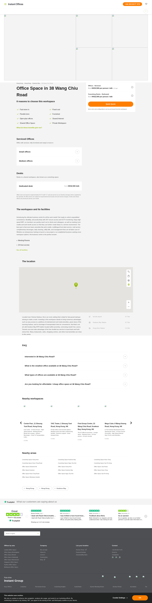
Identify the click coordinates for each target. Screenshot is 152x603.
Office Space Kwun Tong (101, 470)
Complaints (115, 555)
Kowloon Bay (36, 83)
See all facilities (22, 250)
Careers (42, 555)
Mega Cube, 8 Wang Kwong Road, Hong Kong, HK (115, 425)
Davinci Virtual (117, 586)
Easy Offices (8, 586)
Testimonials (44, 557)
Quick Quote (110, 104)
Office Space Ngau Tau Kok (65, 473)
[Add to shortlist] (146, 11)
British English (10, 533)
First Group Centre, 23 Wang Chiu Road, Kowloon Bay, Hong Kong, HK (88, 426)
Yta (146, 586)
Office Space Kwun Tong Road (30, 473)
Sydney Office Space (10, 564)
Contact (115, 545)
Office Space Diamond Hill (29, 466)
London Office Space (10, 550)
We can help (43, 550)
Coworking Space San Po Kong (103, 463)
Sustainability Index (81, 555)
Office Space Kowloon (28, 470)
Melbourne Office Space (11, 567)
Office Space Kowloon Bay (65, 470)
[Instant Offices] (15, 4)
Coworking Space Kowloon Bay (67, 459)
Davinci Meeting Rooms (97, 586)
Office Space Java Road (101, 466)
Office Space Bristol (10, 555)
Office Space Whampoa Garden (31, 477)
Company (43, 545)
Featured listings (81, 552)
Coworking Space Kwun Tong (102, 459)
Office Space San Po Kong (101, 473)
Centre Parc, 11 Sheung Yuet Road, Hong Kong (33, 425)
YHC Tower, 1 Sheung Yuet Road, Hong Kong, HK (61, 425)
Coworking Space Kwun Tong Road (32, 463)
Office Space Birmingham (11, 552)
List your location (82, 545)
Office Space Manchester (11, 559)
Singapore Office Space (11, 562)
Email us (114, 552)
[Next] (131, 423)
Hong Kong (20, 83)
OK (140, 598)
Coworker (23, 586)
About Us (43, 552)
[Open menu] (5, 4)
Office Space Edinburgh (11, 557)
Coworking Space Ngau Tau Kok (67, 463)
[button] (132, 87)
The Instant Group (40, 586)
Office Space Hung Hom (65, 466)
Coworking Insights (60, 586)
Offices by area (9, 545)
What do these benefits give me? (29, 128)
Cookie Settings (119, 598)
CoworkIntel (77, 586)
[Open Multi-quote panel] (146, 4)
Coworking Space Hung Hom (30, 459)
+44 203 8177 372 (117, 550)
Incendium (133, 586)
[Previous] (21, 423)
